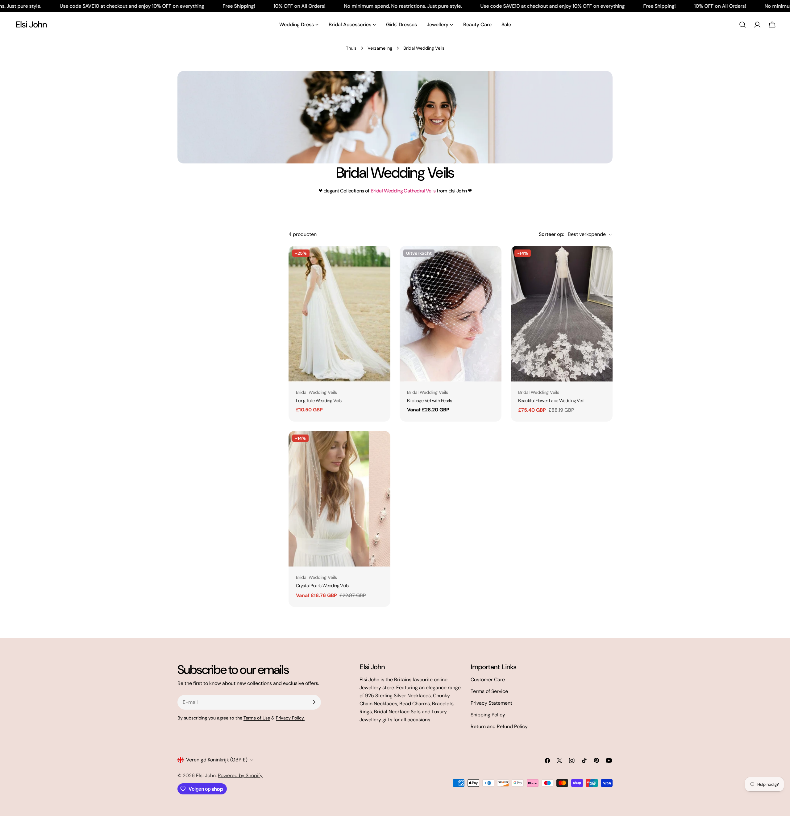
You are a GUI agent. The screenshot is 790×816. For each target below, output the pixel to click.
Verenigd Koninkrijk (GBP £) (216, 759)
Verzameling (380, 48)
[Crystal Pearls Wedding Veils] (339, 499)
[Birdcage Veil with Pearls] (450, 313)
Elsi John (31, 24)
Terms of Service (489, 691)
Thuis (351, 48)
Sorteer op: (551, 234)
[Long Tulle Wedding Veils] (339, 313)
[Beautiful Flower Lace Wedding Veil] (562, 313)
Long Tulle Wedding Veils (319, 401)
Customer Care (488, 679)
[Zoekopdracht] (742, 25)
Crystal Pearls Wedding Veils (322, 586)
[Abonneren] (313, 702)
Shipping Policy (488, 714)
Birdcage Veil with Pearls (429, 401)
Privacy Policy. (290, 718)
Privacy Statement (491, 703)
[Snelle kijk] (381, 259)
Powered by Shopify (240, 775)
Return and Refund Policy (499, 726)
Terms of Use (256, 718)
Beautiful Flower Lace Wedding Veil (550, 401)
